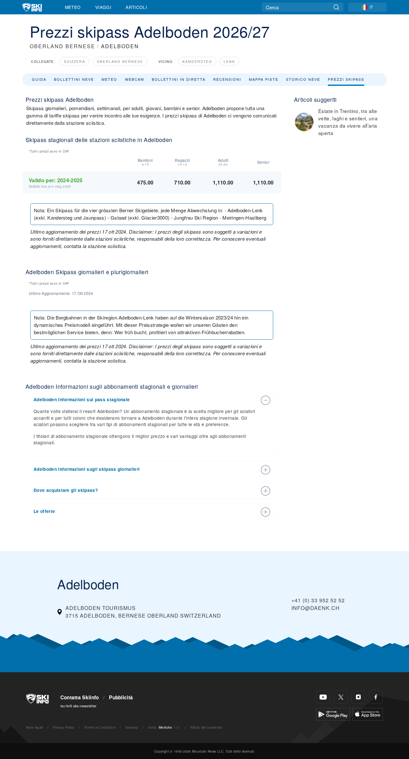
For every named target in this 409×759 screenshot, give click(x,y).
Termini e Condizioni (99, 727)
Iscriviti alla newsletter (78, 705)
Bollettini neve (74, 79)
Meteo (73, 7)
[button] (145, 399)
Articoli (136, 7)
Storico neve (303, 79)
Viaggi (103, 7)
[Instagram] (358, 697)
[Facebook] (376, 697)
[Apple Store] (367, 713)
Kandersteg (197, 61)
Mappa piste (263, 79)
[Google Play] (333, 713)
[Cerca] (336, 7)
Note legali (34, 727)
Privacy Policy (63, 727)
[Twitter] (341, 697)
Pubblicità (121, 697)
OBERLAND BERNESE (62, 46)
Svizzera (74, 61)
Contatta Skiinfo (79, 697)
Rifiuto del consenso (206, 727)
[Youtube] (323, 697)
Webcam (134, 79)
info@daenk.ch (315, 608)
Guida (39, 79)
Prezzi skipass (346, 79)
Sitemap (131, 727)
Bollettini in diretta (178, 79)
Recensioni (227, 79)
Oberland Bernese (120, 61)
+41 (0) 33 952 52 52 (318, 600)
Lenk (229, 61)
